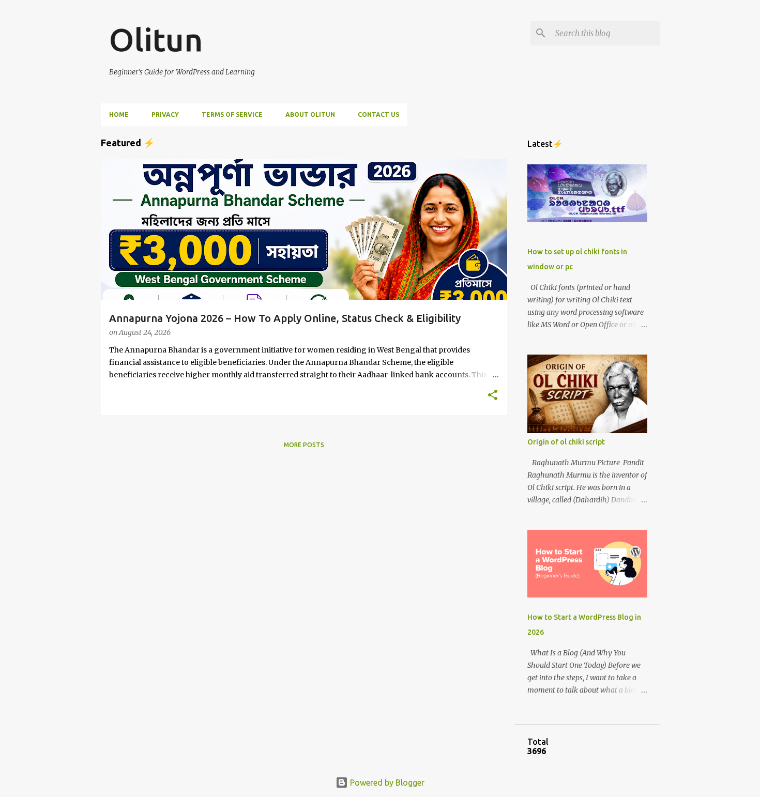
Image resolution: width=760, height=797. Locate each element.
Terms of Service (232, 114)
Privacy (165, 114)
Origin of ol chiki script (566, 442)
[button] (493, 396)
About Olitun (310, 114)
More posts (304, 444)
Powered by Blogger (386, 782)
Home (119, 114)
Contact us (378, 114)
